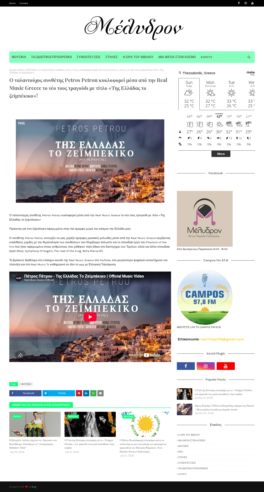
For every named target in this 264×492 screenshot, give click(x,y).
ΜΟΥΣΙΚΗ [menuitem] (19, 57)
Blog (34, 486)
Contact (24, 3)
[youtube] (252, 3)
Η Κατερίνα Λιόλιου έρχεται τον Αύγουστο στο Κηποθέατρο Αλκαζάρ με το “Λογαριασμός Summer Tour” (33, 443)
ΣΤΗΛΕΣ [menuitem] (112, 57)
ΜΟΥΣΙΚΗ (31, 70)
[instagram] (245, 3)
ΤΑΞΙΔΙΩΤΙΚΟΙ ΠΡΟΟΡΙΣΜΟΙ (193, 468)
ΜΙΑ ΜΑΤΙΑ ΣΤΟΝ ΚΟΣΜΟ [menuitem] (177, 57)
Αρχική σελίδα (16, 70)
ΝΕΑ (180, 451)
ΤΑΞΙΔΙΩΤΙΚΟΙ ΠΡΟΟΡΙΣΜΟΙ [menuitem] (51, 57)
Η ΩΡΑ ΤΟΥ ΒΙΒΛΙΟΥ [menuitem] (138, 57)
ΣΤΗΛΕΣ (182, 457)
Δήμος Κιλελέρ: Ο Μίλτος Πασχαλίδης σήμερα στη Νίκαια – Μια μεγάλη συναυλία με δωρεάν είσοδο (224, 407)
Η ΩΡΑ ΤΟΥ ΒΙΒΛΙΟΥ (189, 435)
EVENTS (182, 474)
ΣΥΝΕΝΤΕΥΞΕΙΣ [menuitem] (88, 57)
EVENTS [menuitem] (206, 57)
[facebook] (238, 3)
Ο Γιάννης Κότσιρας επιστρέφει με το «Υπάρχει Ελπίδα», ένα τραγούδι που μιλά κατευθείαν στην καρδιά (89, 443)
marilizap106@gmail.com (222, 339)
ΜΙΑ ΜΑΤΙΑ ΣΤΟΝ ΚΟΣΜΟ (191, 440)
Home (12, 3)
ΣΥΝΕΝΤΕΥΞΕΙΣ (187, 463)
